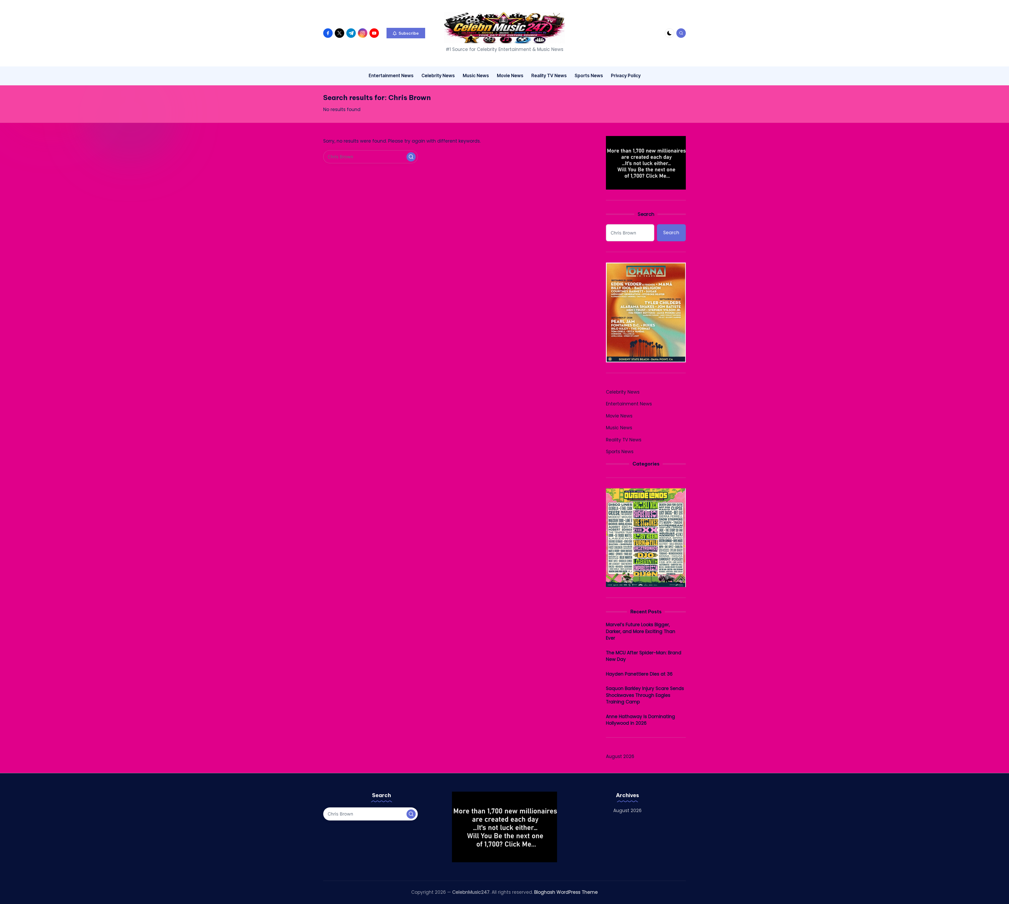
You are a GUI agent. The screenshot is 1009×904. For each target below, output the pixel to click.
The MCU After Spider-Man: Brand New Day (643, 656)
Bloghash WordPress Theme (566, 892)
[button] (405, 33)
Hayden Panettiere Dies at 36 (639, 674)
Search (646, 214)
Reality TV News (623, 440)
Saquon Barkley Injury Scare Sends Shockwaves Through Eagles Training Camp (645, 695)
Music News (619, 428)
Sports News (620, 451)
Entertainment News (629, 404)
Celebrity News (623, 392)
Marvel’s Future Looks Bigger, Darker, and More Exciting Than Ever (640, 631)
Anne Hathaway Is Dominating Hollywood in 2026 (640, 720)
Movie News (619, 416)
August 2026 (620, 756)
